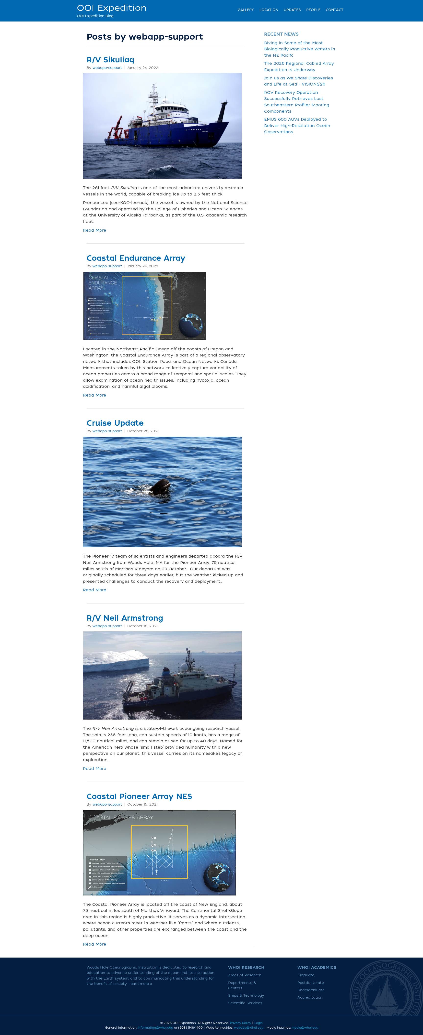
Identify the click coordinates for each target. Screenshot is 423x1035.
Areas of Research (244, 975)
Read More (94, 230)
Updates (292, 10)
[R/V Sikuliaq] (162, 126)
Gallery (246, 10)
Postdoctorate (310, 983)
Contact (334, 10)
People (313, 10)
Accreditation (309, 997)
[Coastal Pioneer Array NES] (159, 852)
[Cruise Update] (162, 492)
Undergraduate (311, 990)
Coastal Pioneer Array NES (139, 797)
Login (258, 1023)
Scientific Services (245, 1003)
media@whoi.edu (305, 1028)
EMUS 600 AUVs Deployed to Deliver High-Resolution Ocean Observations (297, 126)
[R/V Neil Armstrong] (162, 675)
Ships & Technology (246, 995)
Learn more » (140, 983)
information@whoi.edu (155, 1028)
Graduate (305, 975)
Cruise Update (115, 423)
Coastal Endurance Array (136, 258)
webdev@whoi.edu (248, 1028)
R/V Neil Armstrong (125, 618)
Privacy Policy (240, 1023)
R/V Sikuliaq (110, 60)
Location (268, 10)
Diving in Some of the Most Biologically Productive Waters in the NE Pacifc (299, 49)
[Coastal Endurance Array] (144, 305)
